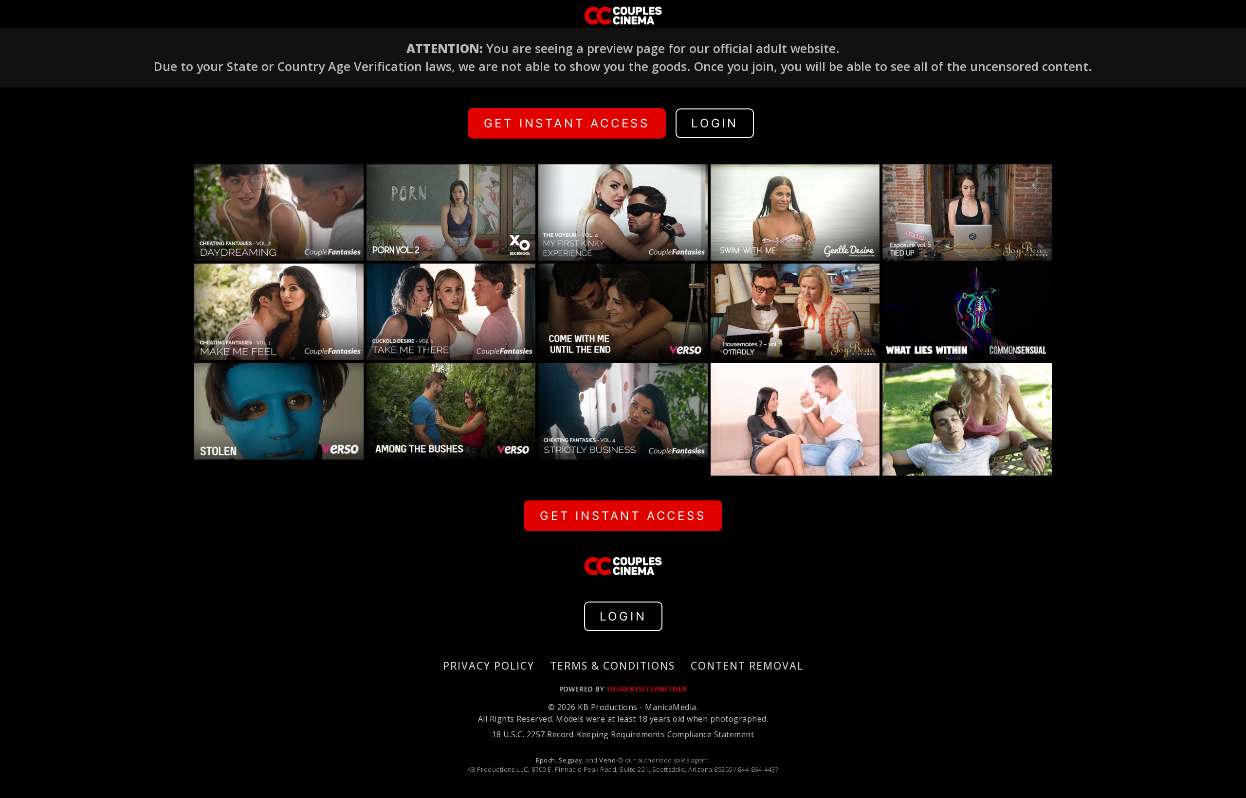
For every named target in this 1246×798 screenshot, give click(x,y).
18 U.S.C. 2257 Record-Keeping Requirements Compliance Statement (623, 734)
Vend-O (611, 760)
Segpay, (571, 760)
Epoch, (546, 760)
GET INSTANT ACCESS (567, 123)
